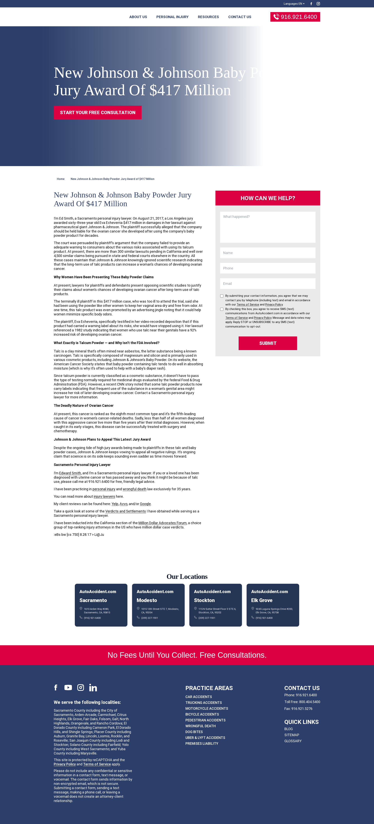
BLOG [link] (288, 729)
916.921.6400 (299, 17)
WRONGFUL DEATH (200, 726)
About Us (138, 17)
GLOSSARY (293, 741)
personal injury (104, 489)
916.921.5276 (301, 709)
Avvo (123, 504)
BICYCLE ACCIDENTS (202, 714)
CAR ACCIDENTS (198, 697)
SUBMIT (268, 343)
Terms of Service (97, 764)
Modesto (147, 600)
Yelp (115, 504)
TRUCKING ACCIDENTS (203, 703)
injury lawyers (104, 496)
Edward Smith (70, 473)
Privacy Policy (65, 764)
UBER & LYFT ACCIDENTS (205, 738)
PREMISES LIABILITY (201, 743)
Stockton (204, 600)
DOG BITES (194, 732)
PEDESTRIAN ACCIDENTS (205, 720)
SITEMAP (291, 735)
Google (145, 504)
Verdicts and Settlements (125, 511)
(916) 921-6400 (92, 617)
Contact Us (239, 17)
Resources (208, 17)
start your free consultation (97, 112)
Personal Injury (172, 17)
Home (60, 178)
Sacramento (93, 600)
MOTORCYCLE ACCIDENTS (206, 708)
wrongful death (134, 489)
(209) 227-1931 (149, 617)
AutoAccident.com (97, 591)
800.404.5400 (309, 702)
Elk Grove (262, 600)
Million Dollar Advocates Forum (162, 523)
